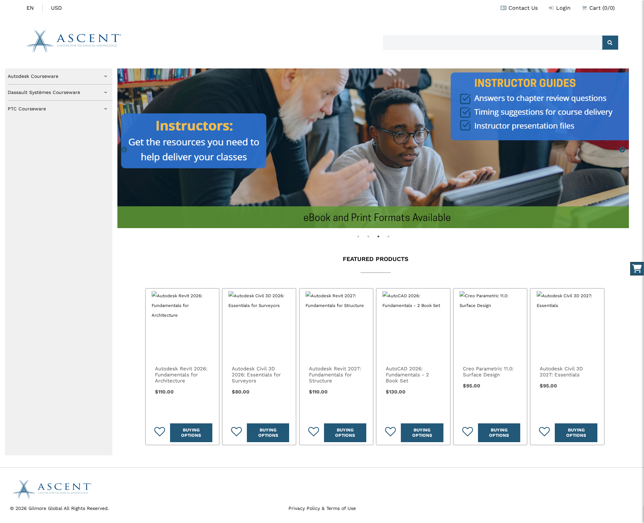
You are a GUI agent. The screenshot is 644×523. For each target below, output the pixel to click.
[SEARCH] (610, 43)
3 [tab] (378, 236)
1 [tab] (358, 236)
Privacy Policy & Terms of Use (322, 508)
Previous (124, 150)
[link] (182, 325)
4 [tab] (388, 236)
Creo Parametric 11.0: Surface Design (488, 372)
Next (622, 150)
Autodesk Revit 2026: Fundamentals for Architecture (181, 375)
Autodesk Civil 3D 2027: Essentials (561, 372)
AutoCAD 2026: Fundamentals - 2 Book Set (407, 375)
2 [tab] (368, 236)
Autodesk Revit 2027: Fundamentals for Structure (335, 375)
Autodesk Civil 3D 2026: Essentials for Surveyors (256, 375)
